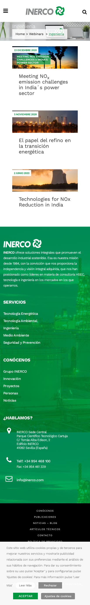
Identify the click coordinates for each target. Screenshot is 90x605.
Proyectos (11, 386)
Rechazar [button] (50, 585)
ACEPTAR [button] (25, 596)
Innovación (12, 379)
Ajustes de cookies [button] (58, 596)
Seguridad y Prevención (21, 342)
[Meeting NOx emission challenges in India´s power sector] (45, 57)
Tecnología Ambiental (20, 321)
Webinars (36, 34)
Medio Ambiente (16, 335)
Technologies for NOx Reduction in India (44, 202)
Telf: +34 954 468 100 (33, 461)
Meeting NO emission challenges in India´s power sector (43, 84)
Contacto (45, 535)
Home (20, 34)
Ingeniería (11, 328)
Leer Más (25, 585)
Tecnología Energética (20, 313)
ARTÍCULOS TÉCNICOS (45, 529)
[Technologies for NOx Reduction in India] (45, 180)
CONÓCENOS (45, 510)
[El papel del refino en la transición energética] (45, 121)
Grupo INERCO (15, 371)
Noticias (9, 400)
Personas (10, 393)
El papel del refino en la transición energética (45, 146)
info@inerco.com (30, 480)
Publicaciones (45, 517)
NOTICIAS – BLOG (45, 523)
